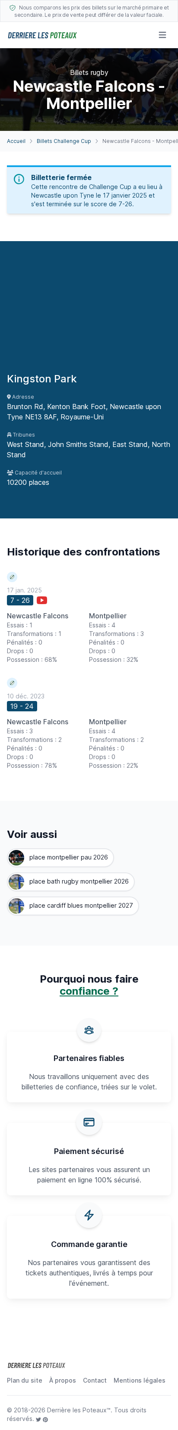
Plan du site (24, 1380)
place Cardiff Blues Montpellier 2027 (80, 905)
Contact (95, 1380)
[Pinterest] (45, 1418)
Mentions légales (139, 1380)
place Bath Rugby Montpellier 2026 (78, 881)
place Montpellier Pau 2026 (68, 857)
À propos (62, 1380)
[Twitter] (39, 1418)
